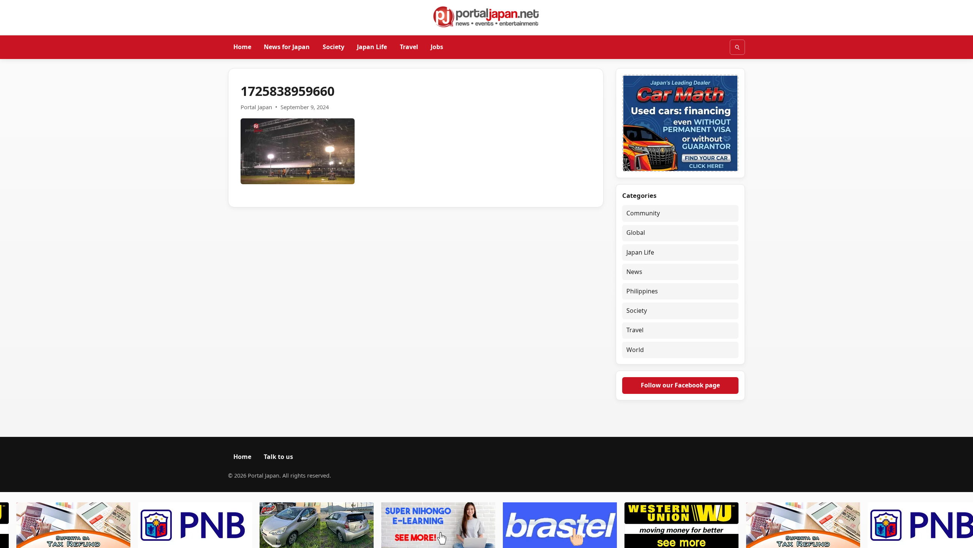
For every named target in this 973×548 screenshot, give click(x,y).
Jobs (437, 47)
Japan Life (372, 47)
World (635, 350)
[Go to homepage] (486, 16)
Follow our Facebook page (680, 385)
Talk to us (278, 456)
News (634, 272)
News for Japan (287, 47)
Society (333, 47)
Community (643, 213)
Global (635, 232)
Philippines (642, 291)
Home (242, 47)
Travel (409, 47)
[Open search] (737, 47)
